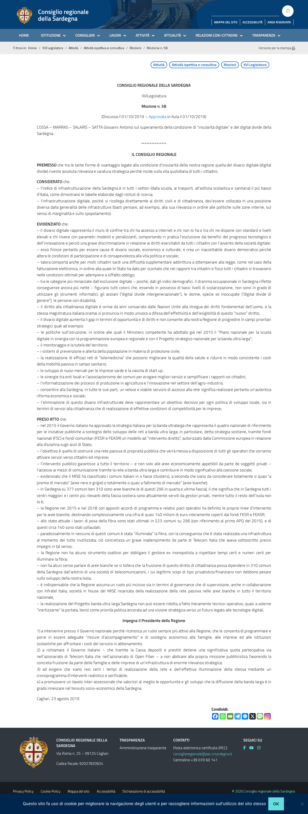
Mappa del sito (79, 791)
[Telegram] (237, 716)
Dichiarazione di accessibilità (143, 791)
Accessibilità (106, 791)
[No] (302, 803)
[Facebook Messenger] (245, 716)
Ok (276, 803)
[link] (246, 748)
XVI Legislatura (52, 47)
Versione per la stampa (275, 47)
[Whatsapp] (222, 716)
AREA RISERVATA (279, 22)
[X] (252, 716)
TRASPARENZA (263, 35)
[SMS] (260, 716)
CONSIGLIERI (85, 35)
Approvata (157, 116)
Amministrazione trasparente (143, 748)
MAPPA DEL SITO (225, 22)
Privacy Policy (23, 791)
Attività (73, 47)
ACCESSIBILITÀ (253, 22)
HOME (24, 35)
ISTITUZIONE (51, 35)
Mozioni (135, 47)
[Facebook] (215, 716)
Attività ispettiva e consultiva (104, 47)
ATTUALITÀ (172, 35)
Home (32, 47)
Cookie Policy (50, 791)
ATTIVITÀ (142, 35)
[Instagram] (267, 716)
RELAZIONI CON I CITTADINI (216, 35)
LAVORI (115, 35)
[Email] (230, 716)
